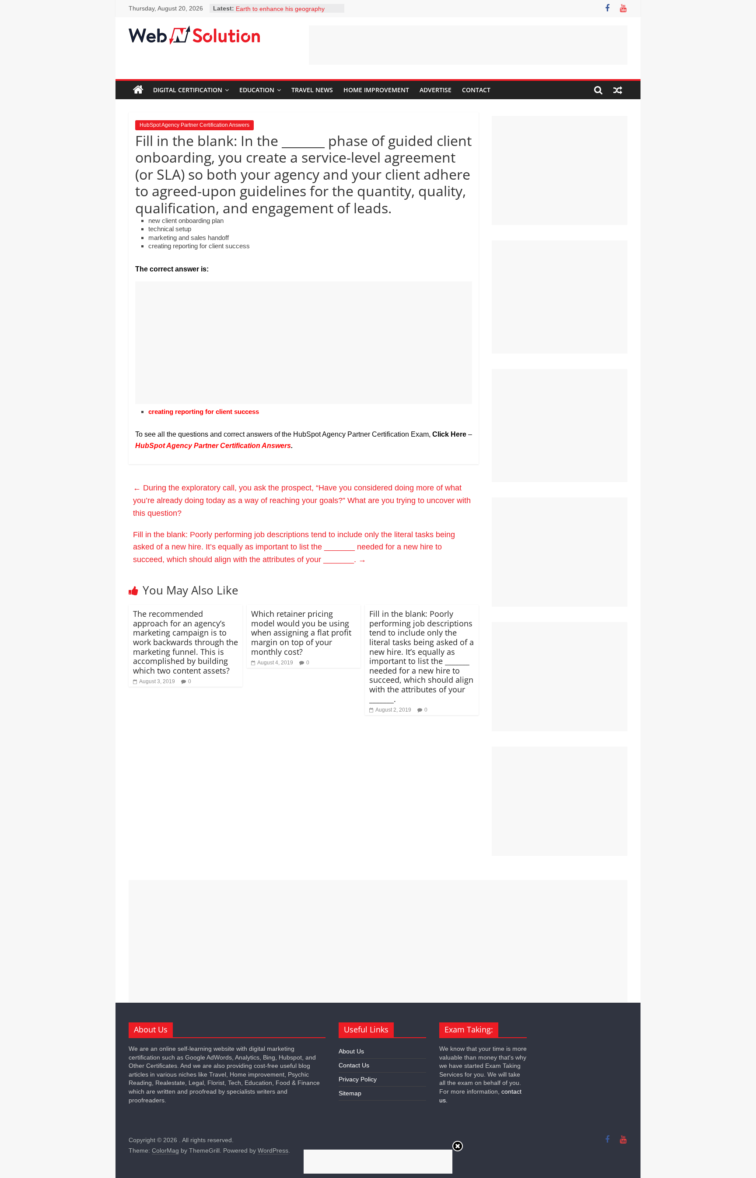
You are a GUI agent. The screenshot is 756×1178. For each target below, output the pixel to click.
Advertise (436, 90)
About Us (351, 1051)
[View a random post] (617, 90)
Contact (476, 90)
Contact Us (354, 1065)
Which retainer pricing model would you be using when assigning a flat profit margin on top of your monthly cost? (301, 632)
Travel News (312, 90)
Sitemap (350, 1093)
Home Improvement (376, 90)
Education (256, 90)
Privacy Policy (358, 1079)
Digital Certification (187, 90)
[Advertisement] (468, 45)
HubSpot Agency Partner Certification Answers (194, 125)
